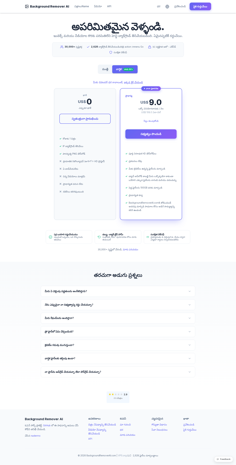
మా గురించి (125, 424)
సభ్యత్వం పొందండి (151, 134)
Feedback (225, 459)
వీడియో (98, 6)
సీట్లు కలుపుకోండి (151, 121)
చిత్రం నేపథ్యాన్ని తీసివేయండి (102, 424)
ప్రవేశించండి (180, 6)
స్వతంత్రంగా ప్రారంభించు (85, 118)
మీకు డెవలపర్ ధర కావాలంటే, (118, 82)
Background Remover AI (49, 6)
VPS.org (122, 455)
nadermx (35, 435)
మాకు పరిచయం (130, 249)
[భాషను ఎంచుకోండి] (167, 6)
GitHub (47, 425)
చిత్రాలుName (81, 6)
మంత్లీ (105, 69)
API (109, 6)
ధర (158, 6)
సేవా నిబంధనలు (159, 429)
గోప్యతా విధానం (159, 424)
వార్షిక (124, 69)
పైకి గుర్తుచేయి (200, 6)
